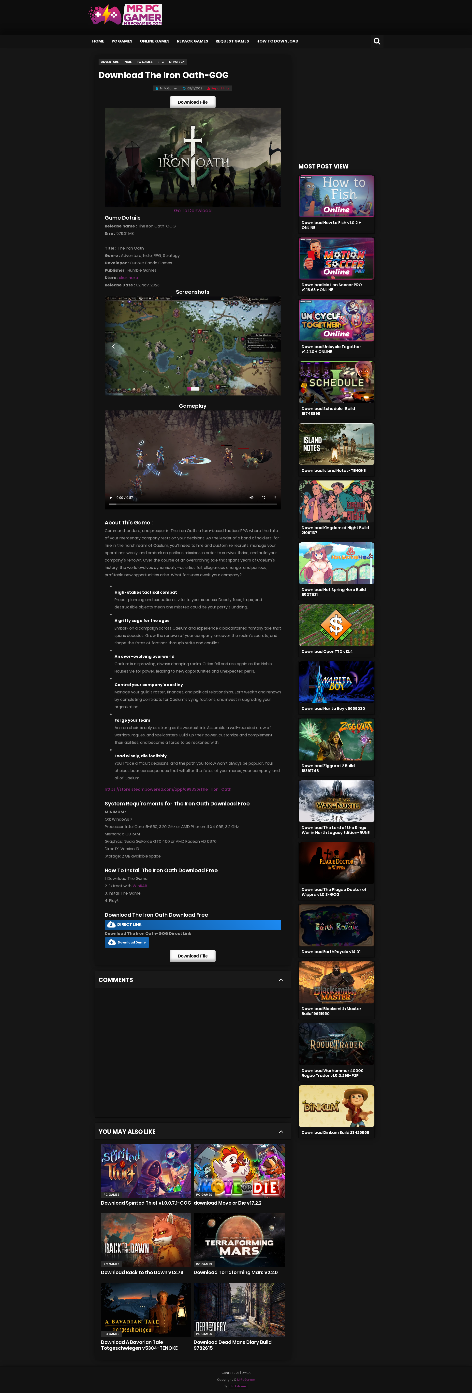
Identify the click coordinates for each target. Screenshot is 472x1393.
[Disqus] (193, 1054)
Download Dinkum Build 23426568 (335, 1132)
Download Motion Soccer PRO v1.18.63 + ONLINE (332, 287)
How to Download (277, 41)
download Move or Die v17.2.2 (228, 1203)
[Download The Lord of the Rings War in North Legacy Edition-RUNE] (336, 801)
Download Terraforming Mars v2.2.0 (236, 1272)
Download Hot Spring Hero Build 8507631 (334, 592)
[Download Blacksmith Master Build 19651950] (336, 982)
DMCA (246, 1373)
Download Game (132, 942)
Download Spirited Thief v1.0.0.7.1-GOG (146, 1203)
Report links (220, 88)
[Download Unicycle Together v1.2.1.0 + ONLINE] (336, 320)
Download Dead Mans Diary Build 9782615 (233, 1345)
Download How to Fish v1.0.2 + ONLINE (331, 225)
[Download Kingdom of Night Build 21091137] (336, 501)
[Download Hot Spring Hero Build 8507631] (336, 563)
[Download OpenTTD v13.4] (336, 625)
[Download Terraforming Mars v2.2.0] (239, 1240)
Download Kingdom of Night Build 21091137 (335, 530)
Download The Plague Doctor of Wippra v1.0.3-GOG (334, 892)
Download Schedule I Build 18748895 (328, 411)
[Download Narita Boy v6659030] (336, 682)
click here (128, 278)
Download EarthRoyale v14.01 (331, 952)
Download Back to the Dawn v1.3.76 (142, 1272)
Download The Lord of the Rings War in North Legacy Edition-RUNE (335, 830)
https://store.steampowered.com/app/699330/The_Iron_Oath (168, 789)
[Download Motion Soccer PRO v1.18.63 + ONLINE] (336, 259)
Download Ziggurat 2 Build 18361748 (328, 768)
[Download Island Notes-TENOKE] (336, 444)
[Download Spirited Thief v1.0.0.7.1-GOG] (146, 1171)
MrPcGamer (238, 1386)
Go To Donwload (192, 210)
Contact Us (230, 1373)
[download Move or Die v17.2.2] (239, 1171)
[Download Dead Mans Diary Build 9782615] (239, 1310)
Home (98, 41)
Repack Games (192, 41)
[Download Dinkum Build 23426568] (336, 1106)
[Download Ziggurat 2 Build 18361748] (336, 739)
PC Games (122, 41)
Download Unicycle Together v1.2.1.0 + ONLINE (331, 349)
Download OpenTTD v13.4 (327, 651)
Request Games (232, 41)
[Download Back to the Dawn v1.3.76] (146, 1240)
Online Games (155, 41)
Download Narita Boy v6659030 (333, 708)
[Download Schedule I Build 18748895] (336, 382)
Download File (193, 102)
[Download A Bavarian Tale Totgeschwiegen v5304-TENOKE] (146, 1310)
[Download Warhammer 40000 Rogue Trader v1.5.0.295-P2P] (336, 1044)
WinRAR (140, 886)
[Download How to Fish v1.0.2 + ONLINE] (336, 196)
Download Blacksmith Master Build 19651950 (331, 1011)
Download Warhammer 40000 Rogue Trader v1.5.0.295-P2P (333, 1073)
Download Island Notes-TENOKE (334, 470)
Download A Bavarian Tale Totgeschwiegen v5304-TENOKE (139, 1345)
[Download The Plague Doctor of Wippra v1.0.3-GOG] (336, 863)
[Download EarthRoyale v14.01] (336, 925)
